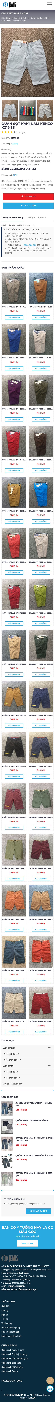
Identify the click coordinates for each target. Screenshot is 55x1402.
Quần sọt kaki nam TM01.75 (14, 715)
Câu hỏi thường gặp (10, 1331)
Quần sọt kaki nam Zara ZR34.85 (16, 868)
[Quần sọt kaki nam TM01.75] (14, 696)
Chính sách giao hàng (11, 1362)
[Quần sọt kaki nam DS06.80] (14, 390)
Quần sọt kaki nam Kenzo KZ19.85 (13, 21)
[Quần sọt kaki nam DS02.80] (41, 594)
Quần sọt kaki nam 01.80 (41, 307)
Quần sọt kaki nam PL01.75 (14, 817)
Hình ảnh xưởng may (10, 1327)
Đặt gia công (14, 317)
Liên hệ (4, 1310)
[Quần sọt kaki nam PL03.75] (14, 747)
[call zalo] (50, 1388)
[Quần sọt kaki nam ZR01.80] (14, 645)
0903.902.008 (30, 245)
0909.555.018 (29, 196)
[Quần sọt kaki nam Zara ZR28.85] (14, 1003)
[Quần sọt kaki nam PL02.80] (41, 339)
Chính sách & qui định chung (14, 1354)
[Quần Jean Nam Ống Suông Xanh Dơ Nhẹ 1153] (7, 1144)
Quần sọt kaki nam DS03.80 (14, 562)
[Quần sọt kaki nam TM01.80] (14, 288)
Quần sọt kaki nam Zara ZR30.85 (16, 970)
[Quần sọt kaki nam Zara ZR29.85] (41, 952)
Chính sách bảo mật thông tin (14, 1358)
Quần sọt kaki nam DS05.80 (14, 511)
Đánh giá (30, 217)
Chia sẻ (42, 217)
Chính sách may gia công (12, 1350)
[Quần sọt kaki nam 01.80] (41, 288)
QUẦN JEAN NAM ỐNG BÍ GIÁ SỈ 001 (34, 1155)
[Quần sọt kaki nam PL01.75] (14, 798)
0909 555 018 (27, 1243)
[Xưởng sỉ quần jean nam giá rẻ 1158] (7, 1108)
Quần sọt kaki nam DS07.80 (14, 358)
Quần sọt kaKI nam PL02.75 (41, 766)
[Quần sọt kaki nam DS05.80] (14, 492)
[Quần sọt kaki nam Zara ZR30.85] (14, 952)
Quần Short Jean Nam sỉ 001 (32, 1120)
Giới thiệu (5, 1306)
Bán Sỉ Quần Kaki (20, 18)
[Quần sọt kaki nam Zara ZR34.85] (14, 850)
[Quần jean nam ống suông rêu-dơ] (7, 1179)
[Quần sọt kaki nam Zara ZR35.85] (41, 798)
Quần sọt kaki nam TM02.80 (14, 460)
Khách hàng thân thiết (11, 1336)
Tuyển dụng (6, 1323)
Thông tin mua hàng (12, 217)
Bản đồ (4, 1314)
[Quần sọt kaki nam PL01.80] (14, 594)
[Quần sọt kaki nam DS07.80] (14, 339)
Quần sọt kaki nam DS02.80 (41, 613)
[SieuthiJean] (9, 5)
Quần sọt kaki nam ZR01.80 (14, 664)
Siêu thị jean (5, 18)
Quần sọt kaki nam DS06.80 (14, 409)
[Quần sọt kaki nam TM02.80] (14, 441)
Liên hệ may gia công (38, 1211)
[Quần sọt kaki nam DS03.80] (14, 543)
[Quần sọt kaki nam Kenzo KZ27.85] (41, 1003)
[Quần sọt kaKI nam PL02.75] (41, 747)
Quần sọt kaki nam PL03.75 (14, 766)
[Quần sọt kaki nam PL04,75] (41, 696)
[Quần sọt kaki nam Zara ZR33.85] (41, 850)
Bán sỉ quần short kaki (39, 18)
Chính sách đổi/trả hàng (12, 1367)
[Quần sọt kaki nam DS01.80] (41, 645)
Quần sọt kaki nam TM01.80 (14, 307)
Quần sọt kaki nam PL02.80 (41, 358)
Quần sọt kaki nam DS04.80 (41, 511)
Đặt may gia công (28, 206)
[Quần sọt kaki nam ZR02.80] (41, 543)
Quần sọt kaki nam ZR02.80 (41, 562)
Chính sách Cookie (9, 1371)
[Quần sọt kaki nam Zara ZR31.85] (41, 901)
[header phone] (50, 1380)
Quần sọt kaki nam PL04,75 (41, 715)
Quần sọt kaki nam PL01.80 (14, 613)
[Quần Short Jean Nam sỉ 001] (7, 1126)
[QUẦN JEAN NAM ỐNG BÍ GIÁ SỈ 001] (7, 1161)
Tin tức (4, 1319)
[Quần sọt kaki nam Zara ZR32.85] (14, 901)
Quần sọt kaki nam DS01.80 (41, 664)
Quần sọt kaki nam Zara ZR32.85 (16, 919)
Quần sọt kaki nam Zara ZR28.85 (16, 1021)
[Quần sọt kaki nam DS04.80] (41, 492)
